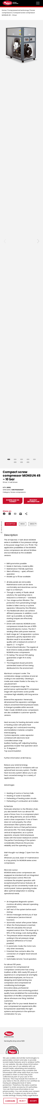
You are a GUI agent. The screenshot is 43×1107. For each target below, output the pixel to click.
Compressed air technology (18, 10)
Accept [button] (33, 1101)
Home (4, 10)
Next (38, 241)
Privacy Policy (21, 1095)
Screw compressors (18, 492)
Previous (5, 241)
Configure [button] (10, 1101)
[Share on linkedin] (9, 514)
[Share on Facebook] (4, 514)
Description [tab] (10, 524)
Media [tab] (22, 524)
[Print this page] (20, 514)
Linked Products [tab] (36, 524)
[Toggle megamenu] (37, 3)
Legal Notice (33, 1095)
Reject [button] (22, 1101)
